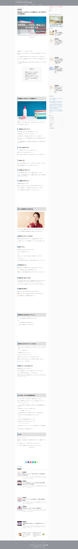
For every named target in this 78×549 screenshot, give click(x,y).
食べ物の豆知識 (26, 4)
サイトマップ (34, 542)
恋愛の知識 (40, 4)
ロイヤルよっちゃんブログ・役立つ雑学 (24, 2)
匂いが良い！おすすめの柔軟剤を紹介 (31, 78)
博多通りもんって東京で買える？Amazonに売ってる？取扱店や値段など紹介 (56, 107)
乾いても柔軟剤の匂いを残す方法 (30, 73)
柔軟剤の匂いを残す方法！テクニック (31, 75)
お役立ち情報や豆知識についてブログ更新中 (39, 546)
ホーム (19, 4)
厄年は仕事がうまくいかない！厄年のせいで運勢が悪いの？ (32, 508)
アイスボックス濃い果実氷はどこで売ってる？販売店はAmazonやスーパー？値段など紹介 (56, 105)
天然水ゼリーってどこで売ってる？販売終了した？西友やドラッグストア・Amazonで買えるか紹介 (59, 89)
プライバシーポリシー (39, 542)
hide (33, 68)
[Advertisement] (31, 44)
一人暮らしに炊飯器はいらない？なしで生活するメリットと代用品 (59, 33)
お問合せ (44, 542)
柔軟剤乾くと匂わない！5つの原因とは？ (32, 72)
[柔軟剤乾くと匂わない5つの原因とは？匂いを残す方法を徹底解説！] (33, 462)
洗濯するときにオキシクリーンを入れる (31, 76)
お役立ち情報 (33, 4)
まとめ (26, 79)
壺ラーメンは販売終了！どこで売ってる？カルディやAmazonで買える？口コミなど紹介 (56, 102)
